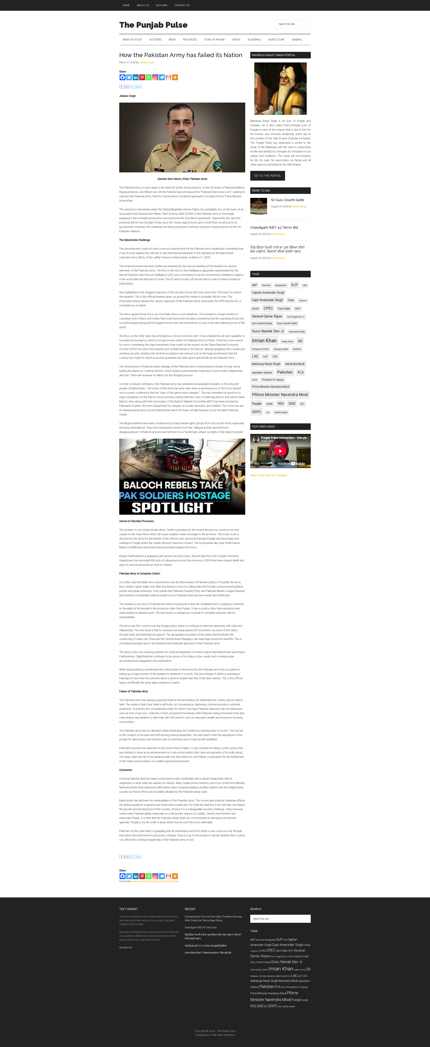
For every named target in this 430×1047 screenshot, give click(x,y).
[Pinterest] (142, 77)
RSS (281, 404)
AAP (254, 285)
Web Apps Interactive (223, 1035)
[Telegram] (162, 77)
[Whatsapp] (149, 77)
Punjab (257, 404)
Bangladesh (281, 285)
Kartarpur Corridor (260, 349)
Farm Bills (284, 308)
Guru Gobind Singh (262, 323)
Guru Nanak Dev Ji (268, 331)
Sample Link (125, 947)
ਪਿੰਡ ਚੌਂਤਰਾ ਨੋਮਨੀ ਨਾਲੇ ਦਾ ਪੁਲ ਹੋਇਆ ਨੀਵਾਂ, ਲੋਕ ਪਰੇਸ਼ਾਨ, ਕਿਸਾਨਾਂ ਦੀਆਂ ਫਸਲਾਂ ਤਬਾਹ (277, 249)
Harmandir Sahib (297, 331)
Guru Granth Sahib (287, 323)
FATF (297, 308)
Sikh (268, 412)
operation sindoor (262, 372)
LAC (255, 356)
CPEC (268, 308)
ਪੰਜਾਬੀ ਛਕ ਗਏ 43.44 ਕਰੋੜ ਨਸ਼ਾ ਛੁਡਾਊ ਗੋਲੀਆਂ (206, 945)
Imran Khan (264, 340)
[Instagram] (155, 77)
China (291, 300)
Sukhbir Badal (280, 412)
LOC (275, 356)
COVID (255, 308)
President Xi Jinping (273, 379)
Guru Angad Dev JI (295, 317)
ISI (300, 341)
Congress (303, 300)
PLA (301, 372)
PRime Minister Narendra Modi (280, 394)
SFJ (302, 403)
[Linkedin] (136, 77)
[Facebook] (122, 77)
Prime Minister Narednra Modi (270, 386)
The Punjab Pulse (153, 25)
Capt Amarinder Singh (267, 300)
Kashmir (297, 349)
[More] (175, 77)
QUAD (269, 403)
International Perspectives (146, 881)
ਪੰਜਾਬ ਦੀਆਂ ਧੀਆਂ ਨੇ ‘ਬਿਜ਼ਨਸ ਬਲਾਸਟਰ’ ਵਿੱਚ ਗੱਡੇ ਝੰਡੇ (208, 952)
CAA (305, 285)
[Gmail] (168, 77)
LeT (265, 356)
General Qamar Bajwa (267, 316)
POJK (254, 380)
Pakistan (285, 372)
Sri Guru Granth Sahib (287, 200)
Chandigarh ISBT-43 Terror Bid (274, 227)
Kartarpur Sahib (281, 349)
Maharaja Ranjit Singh (266, 364)
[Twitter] (129, 77)
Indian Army (287, 341)
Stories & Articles (170, 881)
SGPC (256, 412)
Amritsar (266, 285)
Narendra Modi (295, 364)
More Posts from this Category (268, 475)
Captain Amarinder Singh (268, 292)
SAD (292, 403)
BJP (294, 285)
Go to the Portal (267, 175)
